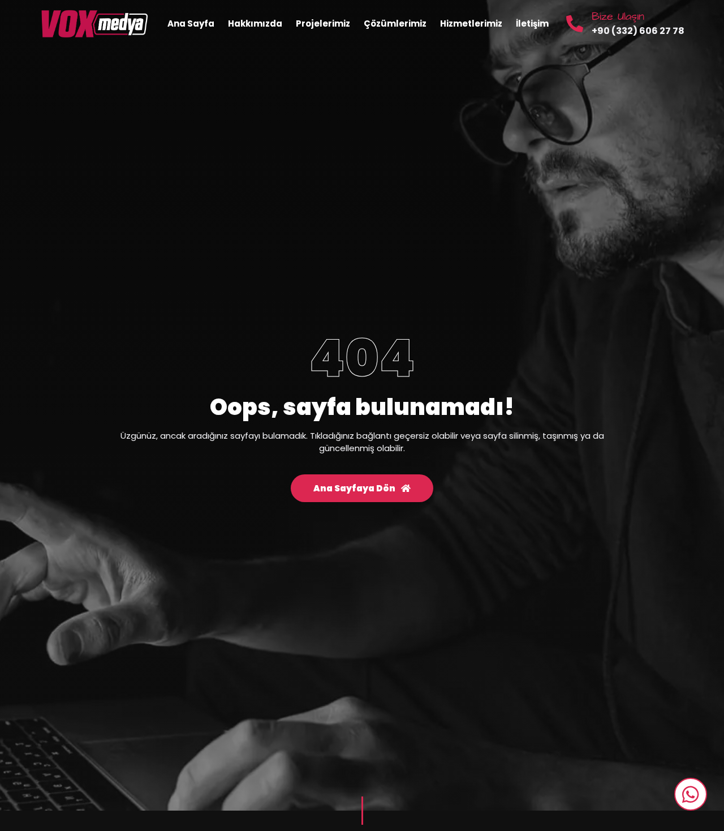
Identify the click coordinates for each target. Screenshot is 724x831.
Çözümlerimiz (395, 23)
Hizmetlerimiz (471, 23)
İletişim (532, 23)
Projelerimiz (323, 23)
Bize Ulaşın (618, 16)
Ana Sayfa (190, 23)
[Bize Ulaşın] (574, 23)
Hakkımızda (255, 23)
